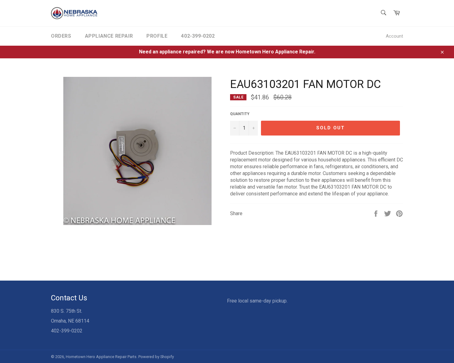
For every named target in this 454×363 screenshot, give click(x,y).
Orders (61, 36)
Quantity (240, 114)
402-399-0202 (198, 36)
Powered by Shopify (156, 356)
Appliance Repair (109, 36)
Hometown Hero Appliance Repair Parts (101, 356)
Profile (156, 36)
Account (394, 36)
